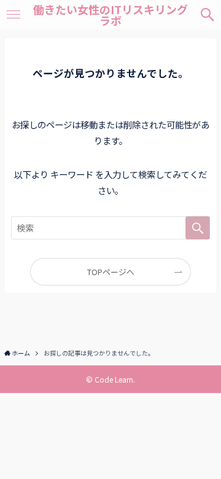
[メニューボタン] (13, 14)
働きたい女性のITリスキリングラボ (110, 15)
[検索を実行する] (197, 228)
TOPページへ (110, 272)
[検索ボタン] (208, 14)
